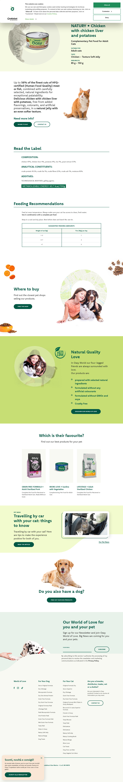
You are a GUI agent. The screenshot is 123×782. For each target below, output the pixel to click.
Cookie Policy (52, 14)
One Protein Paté (43, 716)
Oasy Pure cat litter (69, 750)
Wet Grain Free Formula (45, 722)
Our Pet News (104, 542)
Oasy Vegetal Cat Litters (70, 753)
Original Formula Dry (69, 685)
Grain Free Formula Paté (45, 719)
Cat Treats (66, 746)
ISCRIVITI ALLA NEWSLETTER (18, 775)
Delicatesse (66, 726)
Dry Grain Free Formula (45, 702)
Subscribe (101, 649)
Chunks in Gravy (68, 713)
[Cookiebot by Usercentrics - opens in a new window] (12, 19)
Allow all (107, 5)
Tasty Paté (41, 726)
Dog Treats (41, 739)
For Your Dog (43, 681)
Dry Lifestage (42, 689)
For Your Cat (68, 681)
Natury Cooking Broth (69, 736)
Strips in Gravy (42, 729)
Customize (105, 11)
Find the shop (23, 306)
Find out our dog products (61, 600)
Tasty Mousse (67, 720)
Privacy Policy (93, 661)
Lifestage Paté (42, 709)
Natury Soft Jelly (43, 732)
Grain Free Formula (44, 699)
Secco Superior (67, 689)
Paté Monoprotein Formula (46, 712)
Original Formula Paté (45, 705)
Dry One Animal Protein (45, 695)
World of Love (20, 681)
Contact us (42, 124)
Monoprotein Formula (45, 692)
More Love (66, 743)
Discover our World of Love (86, 411)
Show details (29, 19)
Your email (66, 647)
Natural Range (42, 736)
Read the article (24, 544)
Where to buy (23, 124)
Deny (107, 17)
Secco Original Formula (45, 685)
